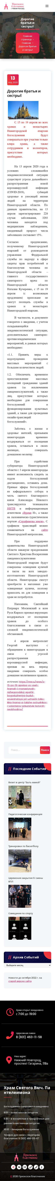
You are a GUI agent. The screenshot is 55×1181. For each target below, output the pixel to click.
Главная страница (26, 37)
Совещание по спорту (20, 913)
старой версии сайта (19, 981)
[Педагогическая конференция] (19, 829)
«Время (26, 513)
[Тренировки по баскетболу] (19, 860)
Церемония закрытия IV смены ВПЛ (25, 879)
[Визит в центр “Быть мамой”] (19, 797)
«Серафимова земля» (31, 521)
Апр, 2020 (13, 79)
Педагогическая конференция (25, 814)
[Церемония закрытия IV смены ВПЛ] (19, 896)
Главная (26, 43)
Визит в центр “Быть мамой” (24, 782)
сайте (44, 530)
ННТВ (11, 508)
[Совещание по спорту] (19, 928)
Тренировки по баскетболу (23, 846)
